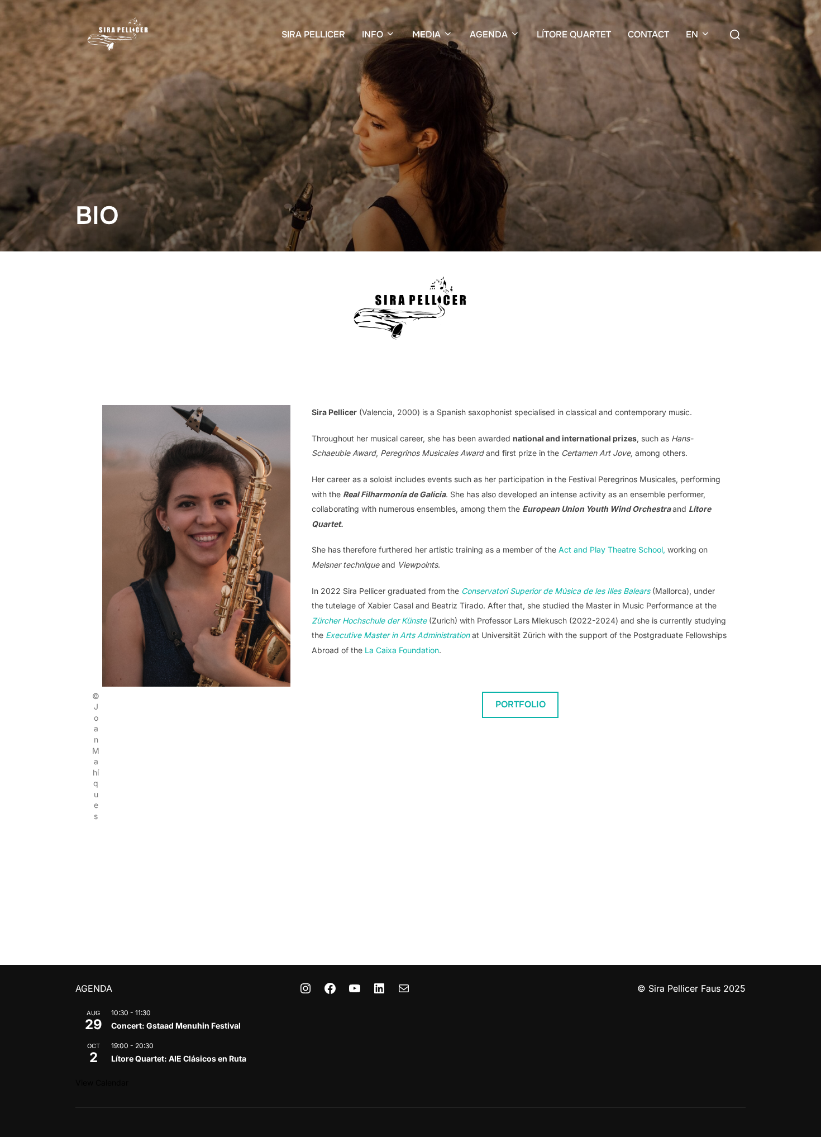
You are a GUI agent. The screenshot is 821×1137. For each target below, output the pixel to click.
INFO (372, 34)
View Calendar (101, 1082)
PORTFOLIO (520, 704)
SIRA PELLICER (313, 34)
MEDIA (426, 34)
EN (692, 34)
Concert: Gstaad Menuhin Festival (176, 1025)
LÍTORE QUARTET (574, 34)
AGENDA (489, 34)
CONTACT (648, 34)
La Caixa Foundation (402, 650)
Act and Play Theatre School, (612, 549)
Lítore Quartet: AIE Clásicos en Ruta (178, 1058)
